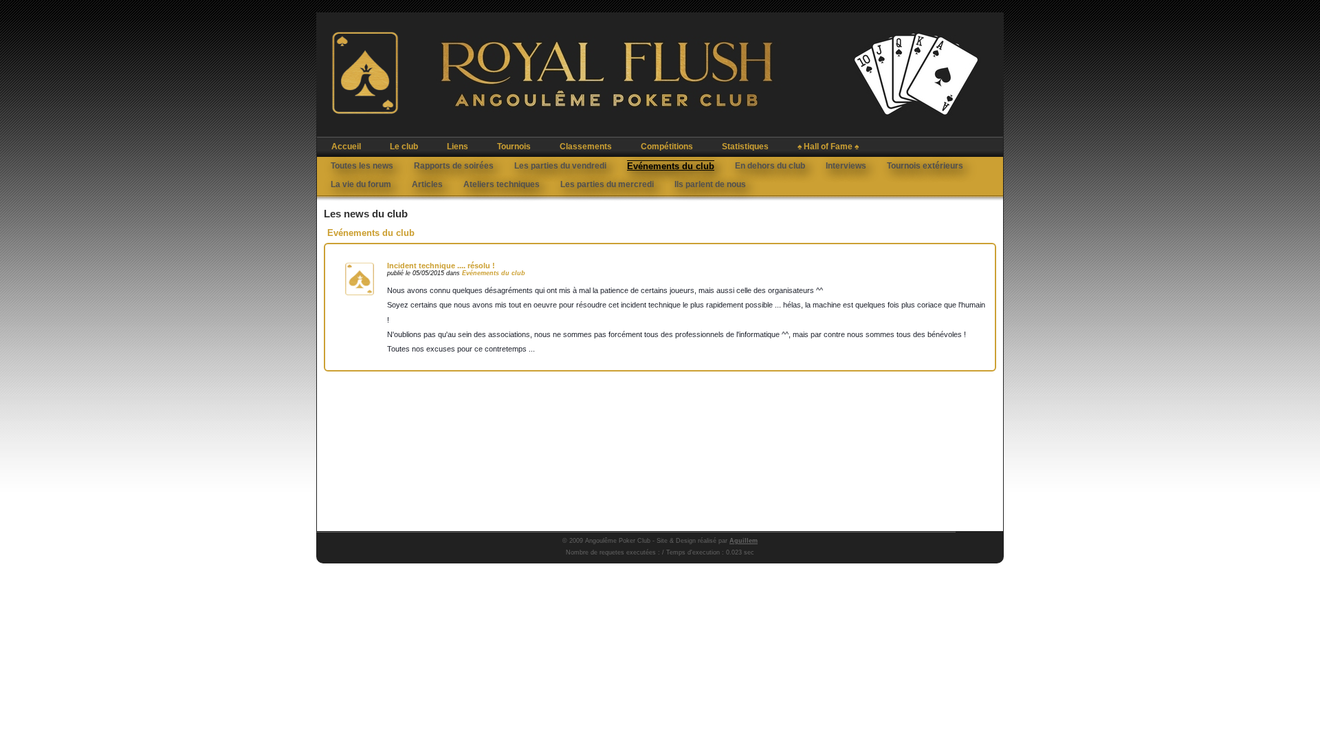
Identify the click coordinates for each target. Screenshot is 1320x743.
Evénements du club (670, 166)
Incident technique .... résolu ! (441, 265)
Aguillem (743, 540)
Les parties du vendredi (560, 166)
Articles (427, 184)
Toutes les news (362, 166)
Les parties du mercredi (607, 184)
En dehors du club (770, 166)
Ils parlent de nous (710, 184)
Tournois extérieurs (925, 166)
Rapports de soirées (454, 166)
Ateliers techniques (501, 184)
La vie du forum (361, 184)
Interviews (846, 166)
